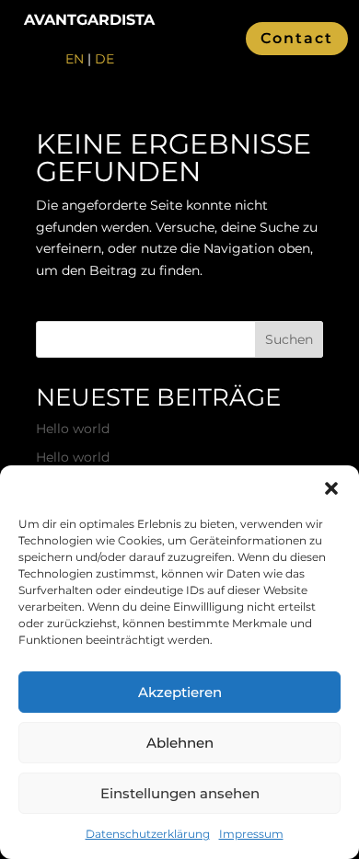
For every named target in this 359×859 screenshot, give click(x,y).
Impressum (251, 834)
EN (74, 59)
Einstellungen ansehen (180, 793)
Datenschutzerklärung (148, 834)
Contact (297, 38)
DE (104, 59)
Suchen (289, 339)
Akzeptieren (180, 692)
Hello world (73, 428)
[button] (331, 488)
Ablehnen (180, 742)
